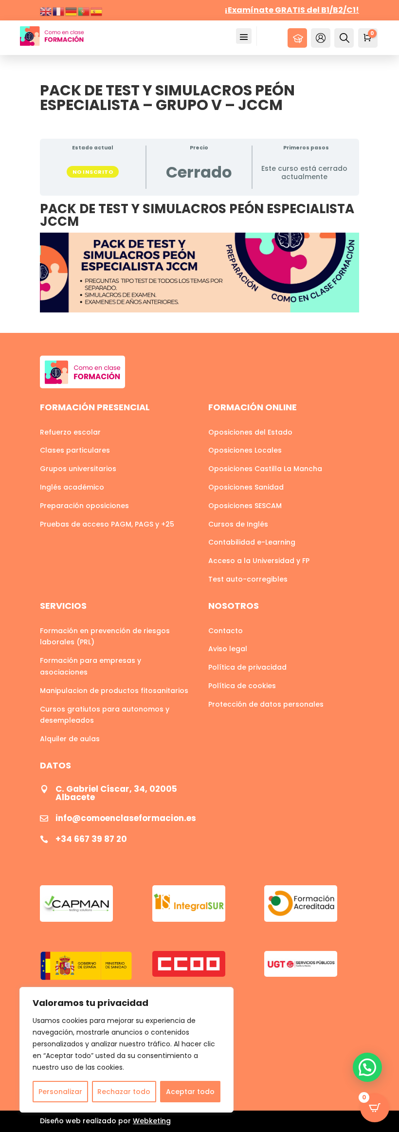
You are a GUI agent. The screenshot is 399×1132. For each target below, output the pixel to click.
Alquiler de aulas (70, 739)
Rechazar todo (123, 1091)
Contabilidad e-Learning (251, 542)
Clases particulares (75, 450)
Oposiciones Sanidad (246, 487)
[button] (367, 1067)
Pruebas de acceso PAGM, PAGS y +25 (107, 524)
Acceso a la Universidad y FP (258, 561)
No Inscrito (93, 172)
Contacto (225, 631)
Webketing (152, 1121)
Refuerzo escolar (70, 432)
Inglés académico (72, 487)
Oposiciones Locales (245, 450)
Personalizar (60, 1091)
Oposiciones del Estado (250, 432)
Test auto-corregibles (248, 579)
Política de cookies (242, 686)
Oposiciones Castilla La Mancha (265, 469)
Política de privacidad (247, 667)
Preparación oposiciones (84, 506)
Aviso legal (227, 649)
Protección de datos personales (266, 704)
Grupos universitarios (78, 469)
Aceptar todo (190, 1091)
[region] (126, 1050)
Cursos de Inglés (238, 524)
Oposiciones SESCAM (245, 506)
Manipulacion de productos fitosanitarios (114, 690)
